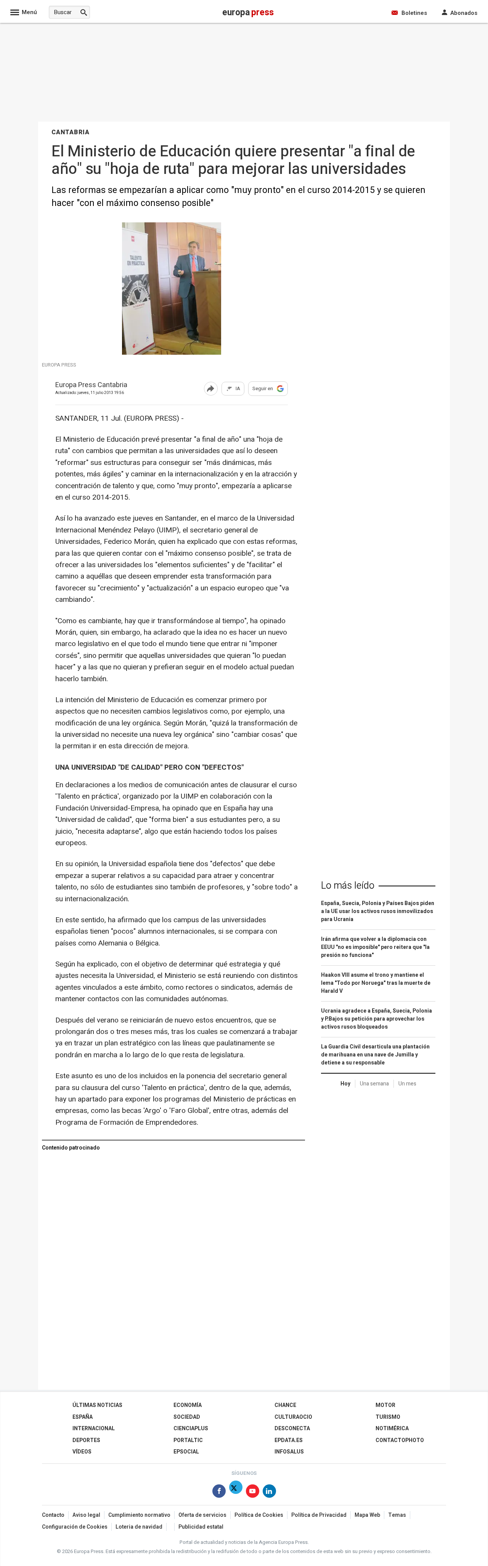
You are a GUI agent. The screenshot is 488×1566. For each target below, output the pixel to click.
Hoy (345, 1084)
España (82, 1417)
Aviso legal (86, 1515)
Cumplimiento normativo (139, 1515)
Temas (397, 1515)
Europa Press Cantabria (91, 385)
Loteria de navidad (139, 1527)
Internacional (93, 1429)
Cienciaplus (190, 1429)
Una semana (374, 1084)
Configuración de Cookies (75, 1527)
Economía (187, 1405)
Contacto (53, 1515)
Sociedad (186, 1417)
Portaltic (188, 1440)
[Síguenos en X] (236, 1492)
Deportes (86, 1440)
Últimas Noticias (97, 1405)
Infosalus (289, 1452)
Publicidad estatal (200, 1527)
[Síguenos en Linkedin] (269, 1492)
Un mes (407, 1084)
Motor (385, 1405)
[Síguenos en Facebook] (219, 1492)
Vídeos (82, 1452)
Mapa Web (367, 1515)
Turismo (388, 1417)
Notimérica (392, 1429)
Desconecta (292, 1429)
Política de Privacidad (319, 1515)
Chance (285, 1405)
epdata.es (288, 1440)
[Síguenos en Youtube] (252, 1492)
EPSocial (186, 1452)
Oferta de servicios (202, 1515)
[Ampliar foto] (171, 352)
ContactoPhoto (400, 1440)
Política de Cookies (258, 1515)
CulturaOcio (293, 1417)
